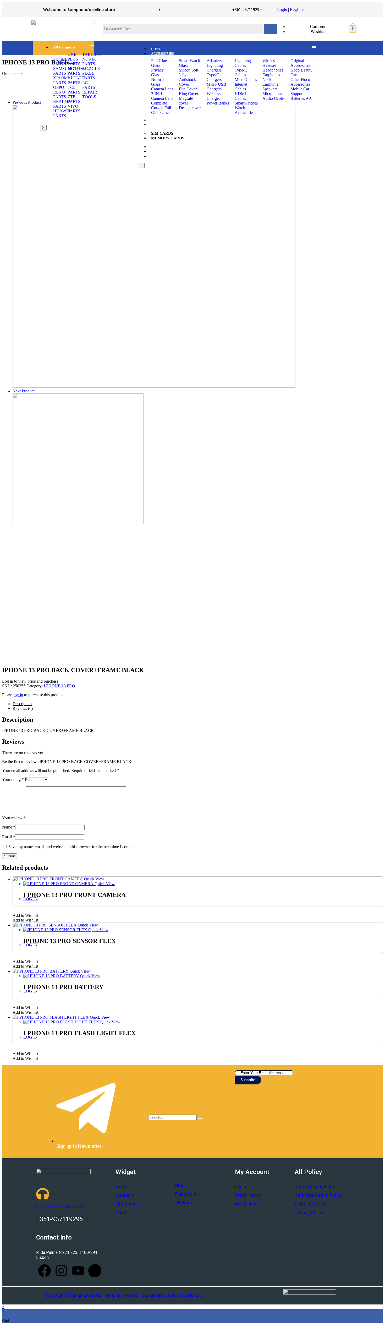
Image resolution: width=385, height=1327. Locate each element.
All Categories (64, 47)
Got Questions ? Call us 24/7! (59, 1207)
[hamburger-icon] (92, 45)
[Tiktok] (94, 1270)
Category (125, 1195)
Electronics (127, 1204)
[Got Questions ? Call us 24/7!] (42, 1193)
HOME (156, 49)
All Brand (184, 1202)
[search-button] (200, 1118)
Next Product (24, 391)
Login (282, 9)
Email (8, 837)
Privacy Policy (309, 1212)
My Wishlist (247, 1204)
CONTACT (159, 156)
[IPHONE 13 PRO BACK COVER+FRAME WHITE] (78, 522)
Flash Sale (185, 1194)
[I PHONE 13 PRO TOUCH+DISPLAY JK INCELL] (154, 386)
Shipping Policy (310, 1204)
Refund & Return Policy (318, 1195)
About (122, 1212)
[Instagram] (61, 1270)
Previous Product (27, 102)
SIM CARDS (162, 133)
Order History (249, 1195)
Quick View (93, 879)
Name (8, 827)
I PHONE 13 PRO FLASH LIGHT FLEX (79, 1033)
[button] (25, 915)
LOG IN (30, 899)
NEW (155, 147)
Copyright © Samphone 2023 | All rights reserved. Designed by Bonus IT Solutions (124, 1295)
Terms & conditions (315, 1186)
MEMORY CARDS (167, 138)
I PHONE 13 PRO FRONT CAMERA (74, 894)
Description (22, 703)
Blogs (181, 1185)
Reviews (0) (23, 708)
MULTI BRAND (162, 151)
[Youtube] (78, 1270)
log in (18, 695)
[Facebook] (44, 1270)
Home (122, 1186)
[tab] (198, 703)
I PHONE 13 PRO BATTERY (63, 987)
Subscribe (248, 1080)
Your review (14, 818)
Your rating (13, 779)
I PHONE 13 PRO (59, 686)
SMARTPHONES (163, 120)
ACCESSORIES (162, 54)
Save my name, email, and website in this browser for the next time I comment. (73, 847)
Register (297, 9)
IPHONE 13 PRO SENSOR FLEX (69, 940)
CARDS (156, 125)
